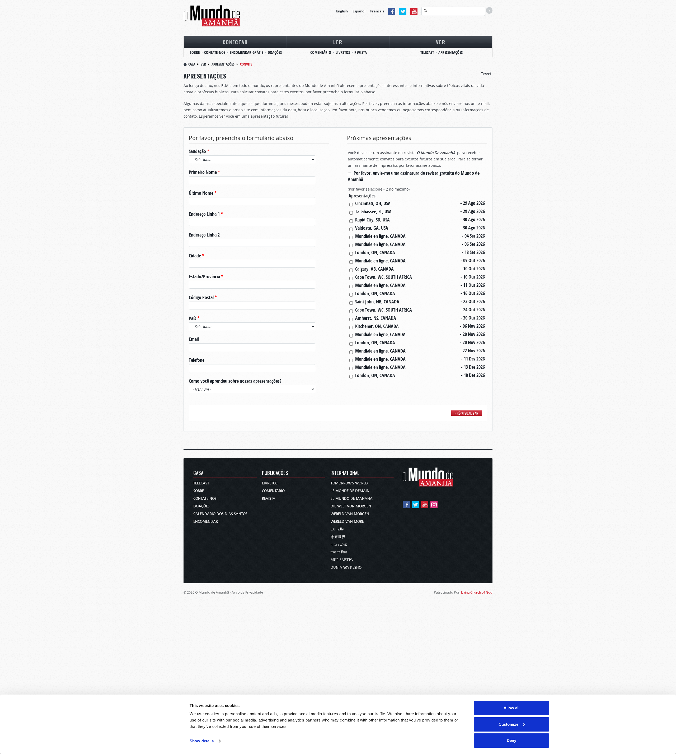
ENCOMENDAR (205, 521)
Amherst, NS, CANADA (375, 318)
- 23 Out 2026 (473, 301)
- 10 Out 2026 (473, 268)
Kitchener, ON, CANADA (377, 326)
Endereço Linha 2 (204, 235)
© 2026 (189, 592)
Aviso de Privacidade (247, 592)
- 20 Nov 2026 (472, 334)
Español (359, 11)
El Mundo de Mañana (352, 498)
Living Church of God (476, 592)
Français (377, 11)
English (342, 11)
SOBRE (195, 52)
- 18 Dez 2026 (473, 375)
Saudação (199, 151)
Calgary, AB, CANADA (374, 269)
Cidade (196, 255)
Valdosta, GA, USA (371, 228)
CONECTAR (235, 41)
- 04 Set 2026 (473, 236)
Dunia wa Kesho (346, 567)
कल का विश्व (339, 552)
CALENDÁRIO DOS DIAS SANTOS (220, 514)
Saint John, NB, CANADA (377, 301)
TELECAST (427, 52)
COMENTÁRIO (320, 52)
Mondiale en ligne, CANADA (380, 236)
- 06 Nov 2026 (472, 326)
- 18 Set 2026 (473, 252)
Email (194, 339)
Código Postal (203, 297)
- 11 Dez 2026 (473, 359)
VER (440, 41)
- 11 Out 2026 (473, 285)
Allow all (511, 708)
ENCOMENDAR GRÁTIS (246, 52)
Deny (511, 740)
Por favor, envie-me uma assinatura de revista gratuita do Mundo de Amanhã (414, 176)
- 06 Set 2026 (473, 244)
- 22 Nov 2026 (472, 350)
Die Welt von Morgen (351, 506)
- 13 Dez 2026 (473, 367)
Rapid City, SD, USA (372, 219)
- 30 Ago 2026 (472, 219)
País (194, 318)
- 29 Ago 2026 (472, 203)
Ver (203, 64)
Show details (202, 741)
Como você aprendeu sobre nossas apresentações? (235, 381)
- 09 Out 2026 (473, 260)
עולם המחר (339, 544)
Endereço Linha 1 (206, 214)
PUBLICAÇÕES (275, 473)
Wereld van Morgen (350, 514)
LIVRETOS (343, 52)
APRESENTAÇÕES (450, 52)
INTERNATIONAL (345, 473)
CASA (198, 473)
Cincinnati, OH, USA (373, 203)
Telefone (196, 360)
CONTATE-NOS (214, 52)
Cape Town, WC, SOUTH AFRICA (383, 277)
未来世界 (338, 537)
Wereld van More (347, 521)
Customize (508, 724)
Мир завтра (342, 560)
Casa (191, 64)
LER (337, 41)
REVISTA (360, 52)
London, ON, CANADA (375, 252)
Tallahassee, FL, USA (373, 211)
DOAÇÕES (275, 52)
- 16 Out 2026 (473, 293)
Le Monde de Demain (350, 491)
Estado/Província (206, 276)
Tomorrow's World (349, 483)
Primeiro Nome (204, 172)
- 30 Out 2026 (473, 318)
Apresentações (223, 64)
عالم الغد (337, 529)
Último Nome (203, 193)
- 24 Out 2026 (473, 309)
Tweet (486, 73)
